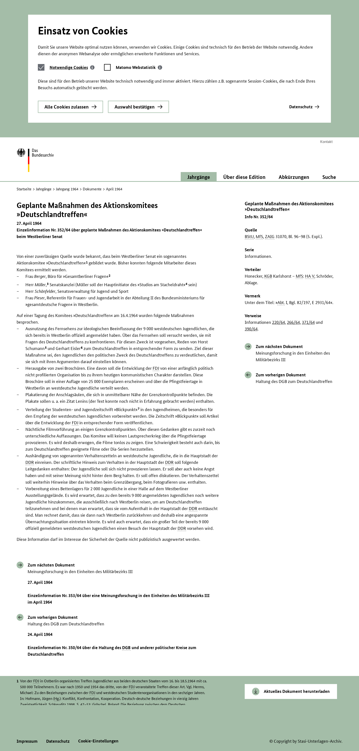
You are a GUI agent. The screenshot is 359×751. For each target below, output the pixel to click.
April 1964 (114, 189)
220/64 (278, 322)
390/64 (251, 328)
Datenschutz (301, 106)
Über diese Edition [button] (244, 177)
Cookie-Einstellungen (98, 740)
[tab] (72, 67)
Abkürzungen (294, 177)
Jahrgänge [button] (198, 177)
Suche (329, 177)
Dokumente (92, 189)
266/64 (293, 322)
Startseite (24, 189)
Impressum (27, 741)
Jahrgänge (44, 189)
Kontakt (326, 141)
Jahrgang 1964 (67, 189)
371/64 (308, 322)
